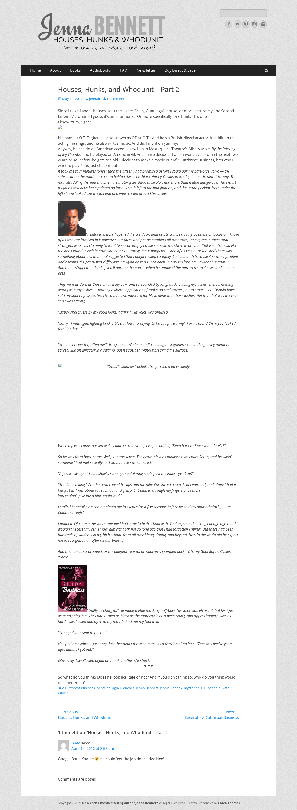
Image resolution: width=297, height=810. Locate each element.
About (55, 70)
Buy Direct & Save (180, 70)
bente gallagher (109, 688)
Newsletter (145, 70)
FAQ (123, 70)
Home (35, 70)
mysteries (191, 688)
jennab (94, 98)
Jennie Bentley (171, 688)
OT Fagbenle (210, 688)
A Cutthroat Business (78, 688)
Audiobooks (100, 70)
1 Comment (115, 98)
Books (75, 70)
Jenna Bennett (147, 688)
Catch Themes (229, 803)
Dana (75, 743)
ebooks (128, 688)
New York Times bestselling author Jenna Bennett (120, 803)
